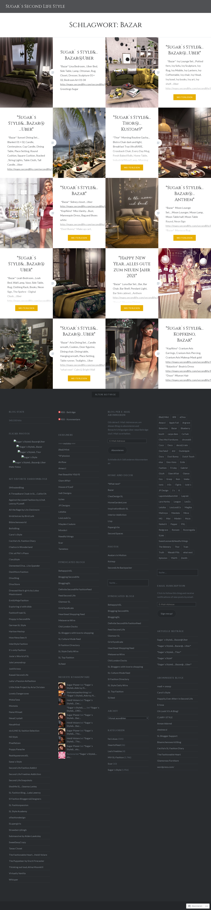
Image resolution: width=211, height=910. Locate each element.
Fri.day (173, 468)
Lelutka (162, 507)
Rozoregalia (189, 530)
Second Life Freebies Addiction (25, 774)
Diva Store (14, 584)
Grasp (169, 479)
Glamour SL (64, 601)
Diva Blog (14, 578)
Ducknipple (184, 451)
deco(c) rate (182, 445)
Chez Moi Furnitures (168, 439)
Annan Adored (164, 723)
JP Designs (64, 505)
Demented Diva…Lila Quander (24, 565)
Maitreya (163, 513)
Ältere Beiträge (105, 394)
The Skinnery (165, 546)
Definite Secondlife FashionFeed (75, 589)
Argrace (186, 422)
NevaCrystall (16, 718)
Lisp (110, 521)
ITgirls (178, 484)
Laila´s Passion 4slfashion (22, 681)
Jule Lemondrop (17, 662)
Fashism (163, 468)
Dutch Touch (188, 456)
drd (173, 451)
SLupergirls (15, 823)
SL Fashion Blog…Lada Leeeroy (25, 792)
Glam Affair (173, 473)
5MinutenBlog (16, 487)
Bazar (174, 428)
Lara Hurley (164, 501)
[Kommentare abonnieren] (59, 419)
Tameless (63, 548)
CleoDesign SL (115, 496)
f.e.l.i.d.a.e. (113, 738)
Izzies (61, 499)
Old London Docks (68, 626)
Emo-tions (171, 462)
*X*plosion (64, 455)
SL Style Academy (18, 811)
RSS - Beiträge (68, 412)
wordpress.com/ (165, 767)
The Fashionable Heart (169, 754)
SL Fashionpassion (18, 805)
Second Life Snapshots (20, 780)
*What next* (114, 483)
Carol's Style (163, 692)
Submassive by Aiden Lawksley (25, 836)
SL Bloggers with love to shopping (76, 632)
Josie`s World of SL (19, 656)
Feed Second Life (67, 595)
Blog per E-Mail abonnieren (119, 413)
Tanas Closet (15, 848)
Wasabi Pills (173, 552)
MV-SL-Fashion (116, 757)
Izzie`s (188, 484)
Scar (60, 542)
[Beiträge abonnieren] (59, 412)
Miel (168, 518)
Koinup (111, 561)
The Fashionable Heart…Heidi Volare (28, 854)
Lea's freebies (115, 751)
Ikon (178, 479)
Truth (161, 552)
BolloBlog (14, 528)
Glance (186, 473)
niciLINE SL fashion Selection (24, 730)
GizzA (161, 473)
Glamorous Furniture (168, 760)
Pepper (174, 524)
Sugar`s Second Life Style (35, 6)
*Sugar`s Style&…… (76, 707)
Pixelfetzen (15, 743)
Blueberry (185, 428)
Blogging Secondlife (68, 576)
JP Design (163, 490)
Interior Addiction (117, 514)
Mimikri (177, 518)
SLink (161, 535)
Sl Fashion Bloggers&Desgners (25, 798)
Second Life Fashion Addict (23, 767)
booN (161, 434)
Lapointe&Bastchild (168, 496)
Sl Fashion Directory (69, 645)
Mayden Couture (66, 524)
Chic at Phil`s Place (19, 553)
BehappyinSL (65, 570)
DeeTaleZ (163, 451)
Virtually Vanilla (17, 873)
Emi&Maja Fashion (19, 600)
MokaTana (14, 699)
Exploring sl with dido (20, 606)
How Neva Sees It (18, 637)
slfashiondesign (17, 817)
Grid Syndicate (66, 608)
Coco (161, 445)
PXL (183, 524)
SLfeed (61, 663)
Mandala (175, 513)
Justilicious (15, 668)
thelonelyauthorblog (77, 692)
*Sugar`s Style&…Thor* (169, 652)
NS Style (13, 736)
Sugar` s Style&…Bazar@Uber (172, 639)
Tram (185, 546)
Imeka (186, 479)
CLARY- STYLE (165, 717)
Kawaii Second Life (18, 674)
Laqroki (184, 496)
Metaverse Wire (66, 620)
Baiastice (163, 428)
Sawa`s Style (15, 761)
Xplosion (163, 558)
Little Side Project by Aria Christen (27, 687)
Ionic (161, 484)
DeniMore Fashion (18, 571)
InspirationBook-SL (118, 508)
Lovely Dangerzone (19, 693)
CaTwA (185, 434)
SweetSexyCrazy (17, 842)
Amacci (162, 422)
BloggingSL (64, 583)
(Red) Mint (164, 417)
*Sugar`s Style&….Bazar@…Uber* (174, 664)
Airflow (62, 462)
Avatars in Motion (117, 555)
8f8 (174, 417)
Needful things (66, 536)
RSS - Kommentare (70, 419)
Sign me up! (167, 613)
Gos (161, 479)
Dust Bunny (173, 456)
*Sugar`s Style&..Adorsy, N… (81, 695)
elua (161, 462)
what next (188, 552)
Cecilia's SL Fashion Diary (22, 540)
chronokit (186, 439)
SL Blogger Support (167, 736)
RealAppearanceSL (18, 755)
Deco (170, 445)
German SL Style (17, 625)
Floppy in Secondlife (19, 619)
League (177, 501)
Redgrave (163, 530)
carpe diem (173, 434)
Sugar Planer (73, 684)
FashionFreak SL (17, 612)
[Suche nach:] (177, 572)
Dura (161, 456)
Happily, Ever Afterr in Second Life (175, 698)
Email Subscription (171, 585)
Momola (13, 705)
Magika (188, 507)
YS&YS (174, 558)
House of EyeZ (65, 486)
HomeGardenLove (117, 502)
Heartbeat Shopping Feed (71, 614)
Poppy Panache (17, 749)
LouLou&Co (175, 507)
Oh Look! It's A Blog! (167, 711)
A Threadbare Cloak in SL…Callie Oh (27, 493)
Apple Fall (174, 422)
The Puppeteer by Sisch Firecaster (26, 861)
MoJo (187, 518)
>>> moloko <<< (66, 443)
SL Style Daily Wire (68, 651)
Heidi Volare (73, 700)
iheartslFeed (114, 745)
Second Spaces (115, 533)
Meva (186, 513)
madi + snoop (164, 686)
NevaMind (14, 724)
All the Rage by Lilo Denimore (24, 509)
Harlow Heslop (17, 631)
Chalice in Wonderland (20, 547)
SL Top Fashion (66, 657)
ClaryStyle (14, 559)
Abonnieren (117, 450)
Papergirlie (114, 527)
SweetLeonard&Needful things (173, 541)
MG (160, 518)
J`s (173, 490)
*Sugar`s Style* (164, 658)
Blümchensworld (17, 522)
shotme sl (162, 729)
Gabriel (184, 468)
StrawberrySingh (18, 830)
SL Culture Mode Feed (69, 639)
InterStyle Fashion (18, 643)
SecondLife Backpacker (120, 567)
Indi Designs (64, 493)
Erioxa (160, 704)
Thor (177, 546)
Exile (182, 462)
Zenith (184, 558)
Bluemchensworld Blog (169, 742)
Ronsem (175, 530)
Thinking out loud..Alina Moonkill (26, 867)
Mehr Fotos (15, 466)
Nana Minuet (15, 712)
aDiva (182, 417)
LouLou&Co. (64, 517)
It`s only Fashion (17, 650)
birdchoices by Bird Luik (21, 516)
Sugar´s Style (114, 769)
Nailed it (163, 524)
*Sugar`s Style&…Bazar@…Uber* (174, 645)
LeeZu (187, 501)
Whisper (13, 879)
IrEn (169, 484)
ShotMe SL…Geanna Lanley (23, 786)
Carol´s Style (15, 534)
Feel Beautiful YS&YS (69, 474)
